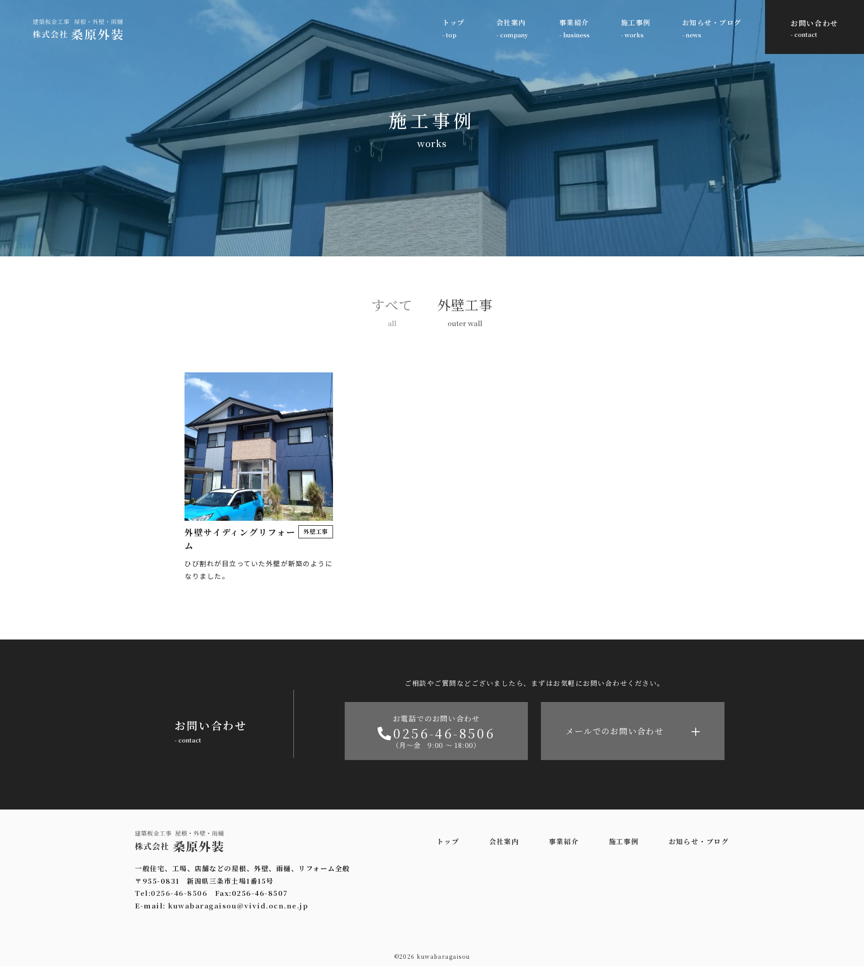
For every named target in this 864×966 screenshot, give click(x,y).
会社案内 (511, 22)
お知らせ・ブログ (712, 22)
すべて (391, 304)
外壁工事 (465, 304)
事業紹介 (574, 22)
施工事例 (636, 22)
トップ (453, 22)
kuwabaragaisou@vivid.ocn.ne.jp (238, 905)
